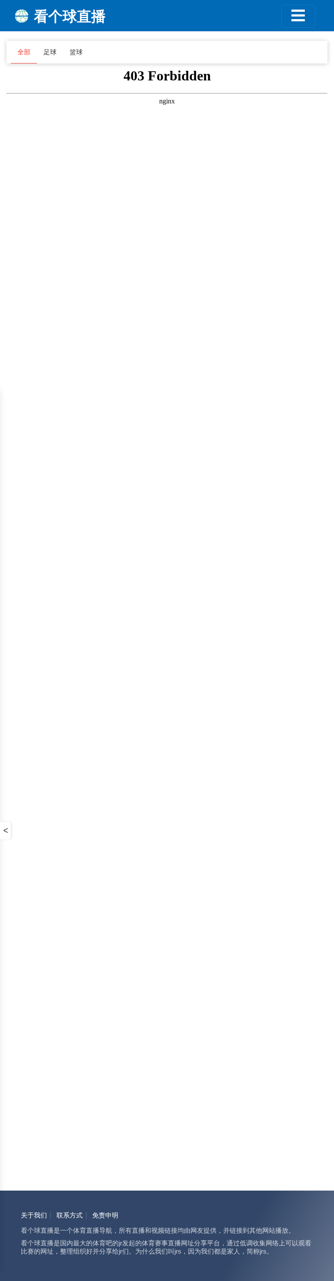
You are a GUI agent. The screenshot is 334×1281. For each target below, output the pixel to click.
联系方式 (70, 1215)
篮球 (76, 52)
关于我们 (34, 1215)
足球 (50, 52)
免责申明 (105, 1215)
